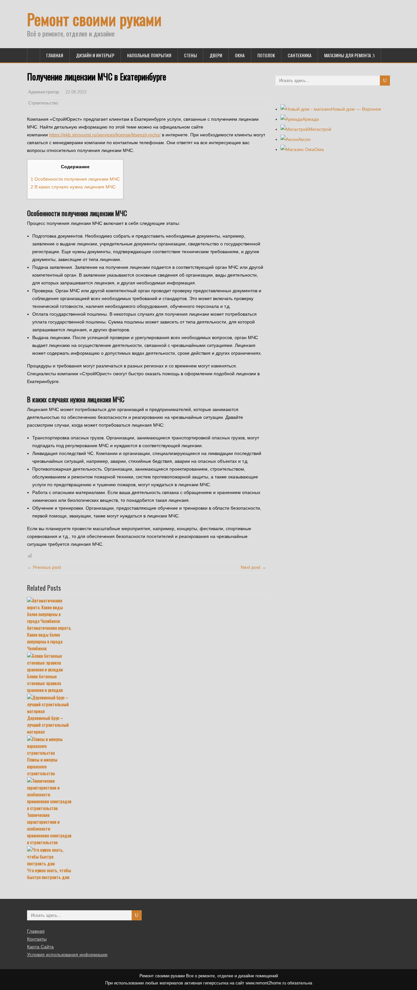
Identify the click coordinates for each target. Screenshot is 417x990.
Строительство (43, 103)
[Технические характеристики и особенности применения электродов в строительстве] (146, 794)
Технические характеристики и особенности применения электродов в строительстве (49, 828)
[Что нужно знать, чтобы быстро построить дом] (146, 856)
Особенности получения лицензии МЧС (75, 179)
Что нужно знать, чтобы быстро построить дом (49, 873)
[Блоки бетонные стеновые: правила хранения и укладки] (146, 662)
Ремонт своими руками (94, 19)
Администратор (43, 92)
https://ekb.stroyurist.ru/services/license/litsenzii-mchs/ (105, 134)
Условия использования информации (67, 954)
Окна (240, 55)
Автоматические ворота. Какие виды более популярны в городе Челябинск (49, 638)
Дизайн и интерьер (95, 55)
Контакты (37, 939)
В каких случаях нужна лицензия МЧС (73, 186)
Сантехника (299, 55)
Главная (54, 55)
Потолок (266, 55)
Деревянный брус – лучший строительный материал (48, 724)
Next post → (253, 567)
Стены (190, 55)
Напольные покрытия (149, 55)
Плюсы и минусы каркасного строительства (42, 766)
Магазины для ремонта (347, 55)
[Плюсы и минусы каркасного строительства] (146, 746)
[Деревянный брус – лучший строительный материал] (146, 704)
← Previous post (44, 567)
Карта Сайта (40, 946)
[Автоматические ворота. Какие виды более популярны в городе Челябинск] (146, 610)
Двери (215, 55)
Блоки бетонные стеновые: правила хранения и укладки (45, 683)
